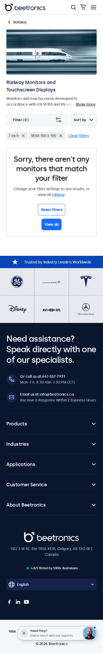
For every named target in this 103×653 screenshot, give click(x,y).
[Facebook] (9, 602)
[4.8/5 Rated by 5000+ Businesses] (27, 568)
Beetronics (33, 535)
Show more (86, 104)
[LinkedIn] (18, 602)
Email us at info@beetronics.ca (47, 394)
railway (58, 195)
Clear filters (78, 136)
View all (52, 224)
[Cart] (83, 7)
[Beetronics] (25, 7)
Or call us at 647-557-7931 (42, 376)
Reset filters (51, 210)
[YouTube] (26, 602)
